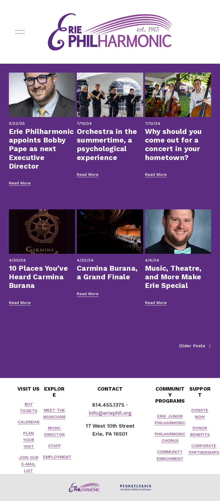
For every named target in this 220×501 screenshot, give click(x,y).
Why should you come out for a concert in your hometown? (173, 144)
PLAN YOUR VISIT (28, 440)
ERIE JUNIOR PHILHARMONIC (170, 419)
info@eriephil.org (110, 413)
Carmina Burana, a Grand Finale (107, 272)
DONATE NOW (199, 413)
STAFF (54, 445)
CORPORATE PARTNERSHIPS (204, 449)
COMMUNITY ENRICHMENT (170, 455)
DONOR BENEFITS (200, 431)
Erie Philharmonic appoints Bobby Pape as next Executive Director (41, 148)
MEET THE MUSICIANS (54, 413)
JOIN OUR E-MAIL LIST (28, 464)
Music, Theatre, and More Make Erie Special (173, 277)
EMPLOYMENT (57, 457)
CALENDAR (29, 422)
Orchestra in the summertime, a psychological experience (107, 144)
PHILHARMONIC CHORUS (170, 437)
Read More (20, 183)
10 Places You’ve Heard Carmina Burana (38, 277)
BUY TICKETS (28, 407)
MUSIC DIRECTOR (54, 431)
